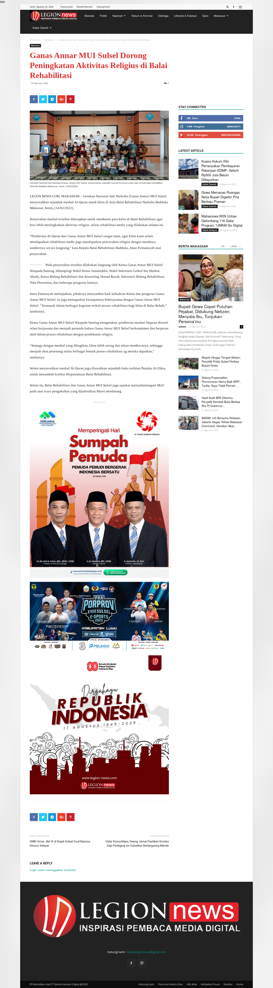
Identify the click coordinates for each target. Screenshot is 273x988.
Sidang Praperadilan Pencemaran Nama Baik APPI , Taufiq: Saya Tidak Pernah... (221, 382)
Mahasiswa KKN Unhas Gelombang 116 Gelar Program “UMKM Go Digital (221, 220)
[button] (228, 6)
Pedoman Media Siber (170, 984)
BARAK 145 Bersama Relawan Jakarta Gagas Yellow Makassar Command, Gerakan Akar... (222, 422)
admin (182, 326)
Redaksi (228, 984)
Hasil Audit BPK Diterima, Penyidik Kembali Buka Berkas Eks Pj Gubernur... (221, 402)
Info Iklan (192, 984)
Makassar (219, 16)
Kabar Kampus (210, 230)
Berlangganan (230, 134)
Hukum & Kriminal (142, 16)
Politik (103, 16)
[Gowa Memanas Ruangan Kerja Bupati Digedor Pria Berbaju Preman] (188, 200)
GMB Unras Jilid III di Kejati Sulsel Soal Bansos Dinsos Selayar (60, 843)
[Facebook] (234, 7)
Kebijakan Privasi (210, 984)
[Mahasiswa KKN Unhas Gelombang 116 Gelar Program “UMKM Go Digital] (188, 224)
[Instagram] (240, 7)
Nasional (118, 16)
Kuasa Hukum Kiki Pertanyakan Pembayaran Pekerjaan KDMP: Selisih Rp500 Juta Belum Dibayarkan (220, 170)
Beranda (89, 16)
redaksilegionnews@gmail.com (146, 952)
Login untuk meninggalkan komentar (53, 870)
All (222, 246)
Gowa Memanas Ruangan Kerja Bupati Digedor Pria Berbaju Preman (220, 197)
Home (239, 984)
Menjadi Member (85, 6)
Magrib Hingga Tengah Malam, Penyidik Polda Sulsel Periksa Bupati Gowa (221, 361)
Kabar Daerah (40, 28)
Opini (205, 16)
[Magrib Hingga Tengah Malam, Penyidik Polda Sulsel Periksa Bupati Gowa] (188, 362)
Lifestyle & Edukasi (185, 16)
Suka (237, 118)
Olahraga (163, 16)
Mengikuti (233, 126)
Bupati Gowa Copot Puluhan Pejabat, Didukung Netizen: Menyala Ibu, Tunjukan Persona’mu (205, 313)
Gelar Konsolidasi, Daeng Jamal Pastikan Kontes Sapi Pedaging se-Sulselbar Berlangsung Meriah (137, 843)
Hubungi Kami (103, 6)
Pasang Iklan (66, 6)
